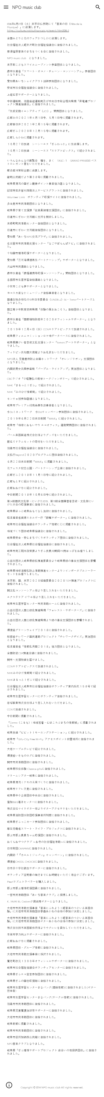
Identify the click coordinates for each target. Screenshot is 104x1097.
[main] (52, 538)
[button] (6, 7)
